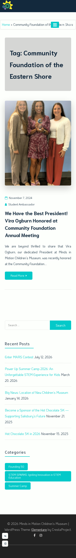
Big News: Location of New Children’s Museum (36, 392)
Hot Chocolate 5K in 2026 (22, 434)
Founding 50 (16, 466)
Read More (17, 275)
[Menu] (55, 25)
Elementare (39, 529)
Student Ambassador (21, 204)
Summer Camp (18, 486)
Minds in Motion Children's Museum (38, 14)
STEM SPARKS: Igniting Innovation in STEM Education (35, 476)
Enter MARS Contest (19, 357)
